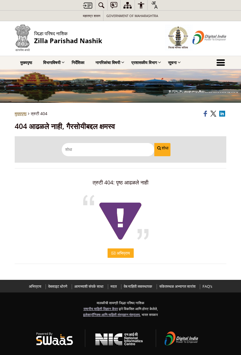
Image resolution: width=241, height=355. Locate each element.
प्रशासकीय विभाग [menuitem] (144, 62)
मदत (114, 286)
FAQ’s (207, 286)
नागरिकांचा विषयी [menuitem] (108, 62)
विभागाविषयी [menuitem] (52, 62)
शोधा (165, 148)
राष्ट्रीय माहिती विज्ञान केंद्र (100, 308)
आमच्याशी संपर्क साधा (88, 286)
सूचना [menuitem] (172, 62)
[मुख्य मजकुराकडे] (87, 5)
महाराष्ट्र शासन (91, 16)
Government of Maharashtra (132, 16)
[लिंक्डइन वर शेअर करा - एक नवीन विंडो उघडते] (222, 113)
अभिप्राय (123, 253)
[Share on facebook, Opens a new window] (206, 113)
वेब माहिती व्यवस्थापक (138, 286)
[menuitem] (101, 5)
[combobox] (154, 5)
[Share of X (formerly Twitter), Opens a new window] (213, 113)
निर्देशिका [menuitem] (78, 62)
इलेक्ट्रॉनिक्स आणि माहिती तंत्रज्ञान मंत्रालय (111, 314)
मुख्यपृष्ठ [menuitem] (26, 62)
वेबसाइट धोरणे (57, 286)
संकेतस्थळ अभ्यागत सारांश (177, 286)
